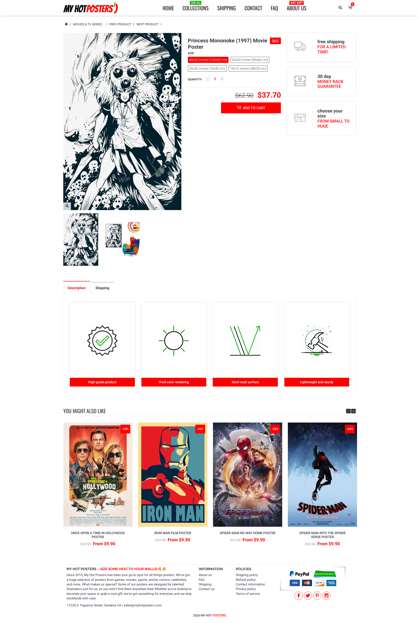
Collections (196, 6)
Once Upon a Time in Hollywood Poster (98, 535)
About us (205, 575)
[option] (80, 239)
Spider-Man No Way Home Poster (247, 533)
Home (168, 8)
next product (148, 24)
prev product (121, 24)
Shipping (226, 8)
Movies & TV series (87, 24)
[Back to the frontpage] (66, 24)
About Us (296, 6)
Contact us (207, 589)
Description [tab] (77, 288)
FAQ (274, 8)
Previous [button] (348, 411)
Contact (253, 8)
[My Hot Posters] (90, 8)
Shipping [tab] (102, 288)
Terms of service (248, 594)
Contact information (250, 584)
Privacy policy (246, 589)
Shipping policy (247, 575)
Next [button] (353, 411)
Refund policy (246, 580)
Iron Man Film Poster (172, 533)
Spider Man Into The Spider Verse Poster (322, 535)
